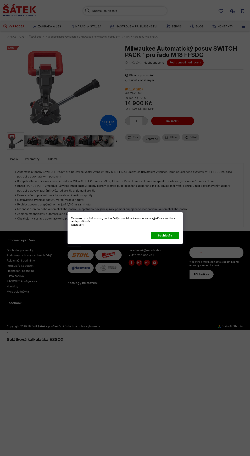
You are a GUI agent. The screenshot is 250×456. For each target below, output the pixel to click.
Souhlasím (165, 235)
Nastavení (77, 224)
